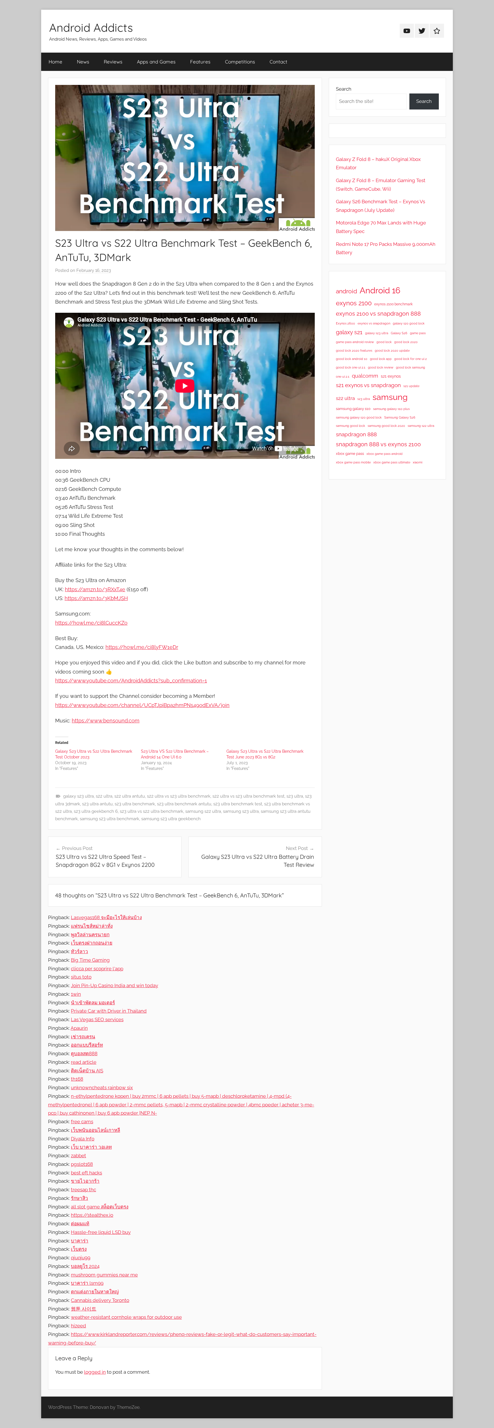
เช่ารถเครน (83, 1036)
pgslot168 (82, 1164)
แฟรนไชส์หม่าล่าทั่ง (92, 926)
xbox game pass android (384, 454)
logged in (95, 1372)
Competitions (240, 62)
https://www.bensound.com (106, 721)
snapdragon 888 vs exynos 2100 (378, 444)
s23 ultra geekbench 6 (96, 811)
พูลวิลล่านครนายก (90, 934)
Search (343, 89)
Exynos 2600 (345, 323)
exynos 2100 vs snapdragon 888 (378, 313)
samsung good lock (350, 425)
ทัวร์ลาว (79, 951)
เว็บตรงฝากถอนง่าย (91, 943)
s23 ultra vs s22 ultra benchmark (151, 811)
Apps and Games (156, 62)
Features (200, 62)
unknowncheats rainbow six (102, 1087)
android (346, 291)
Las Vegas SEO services (97, 1019)
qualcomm (365, 376)
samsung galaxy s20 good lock (359, 417)
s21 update (411, 386)
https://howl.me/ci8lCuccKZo (91, 623)
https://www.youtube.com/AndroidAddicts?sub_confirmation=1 (131, 681)
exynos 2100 (354, 303)
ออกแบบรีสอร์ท (87, 1045)
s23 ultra (294, 796)
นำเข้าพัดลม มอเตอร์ (93, 1002)
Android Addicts (91, 27)
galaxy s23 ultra (78, 796)
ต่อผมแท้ (80, 1223)
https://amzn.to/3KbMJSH (96, 598)
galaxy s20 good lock (409, 323)
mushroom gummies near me (104, 1275)
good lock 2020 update (392, 350)
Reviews (113, 62)
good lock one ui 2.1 (350, 367)
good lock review (380, 367)
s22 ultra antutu (129, 796)
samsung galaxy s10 (353, 409)
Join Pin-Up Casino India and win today (114, 985)
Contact (278, 62)
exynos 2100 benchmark (393, 304)
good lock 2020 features (354, 350)
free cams (82, 1121)
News (83, 62)
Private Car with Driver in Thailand (109, 1011)
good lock (384, 342)
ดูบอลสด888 (84, 1053)
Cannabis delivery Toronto (100, 1300)
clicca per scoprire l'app (97, 968)
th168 (77, 1079)
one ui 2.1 (342, 376)
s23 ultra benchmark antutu (184, 803)
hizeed (78, 1326)
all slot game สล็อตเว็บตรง (99, 1207)
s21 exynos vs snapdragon (368, 385)
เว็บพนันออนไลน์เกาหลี (95, 1130)
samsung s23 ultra (241, 811)
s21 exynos (391, 376)
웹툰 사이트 (83, 1309)
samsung (390, 397)
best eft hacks (86, 1173)
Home (55, 62)
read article (83, 1062)
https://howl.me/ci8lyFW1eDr (141, 647)
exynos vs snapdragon (374, 323)
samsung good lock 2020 (386, 425)
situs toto (81, 977)
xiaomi (417, 462)
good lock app (381, 359)
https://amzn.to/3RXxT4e (95, 589)
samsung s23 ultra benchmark (109, 818)
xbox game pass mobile (353, 462)
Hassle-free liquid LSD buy (101, 1232)
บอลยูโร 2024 (85, 1266)
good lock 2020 (406, 342)
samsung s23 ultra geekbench (171, 818)
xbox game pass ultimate (391, 462)
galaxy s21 (349, 332)
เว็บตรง (79, 1249)
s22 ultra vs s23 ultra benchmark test (248, 796)
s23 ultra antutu (97, 803)
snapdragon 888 (356, 434)
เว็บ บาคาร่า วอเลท (91, 1147)
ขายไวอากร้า (85, 1181)
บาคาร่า (79, 1241)
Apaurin (79, 1028)
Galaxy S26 (399, 333)
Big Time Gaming (90, 960)
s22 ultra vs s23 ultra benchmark (178, 796)
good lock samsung (410, 367)
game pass (418, 333)
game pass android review (355, 342)
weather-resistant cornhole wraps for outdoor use (126, 1317)
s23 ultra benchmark (135, 803)
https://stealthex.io (92, 1215)
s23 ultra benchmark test (237, 803)
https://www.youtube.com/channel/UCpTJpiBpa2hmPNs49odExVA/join (142, 705)
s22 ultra (104, 796)
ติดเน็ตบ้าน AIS (87, 1071)
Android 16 (380, 290)
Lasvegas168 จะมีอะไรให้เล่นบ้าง (106, 917)
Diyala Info (82, 1139)
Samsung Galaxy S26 (399, 417)
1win (76, 994)
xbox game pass (350, 453)
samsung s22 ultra (203, 811)
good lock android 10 (351, 359)
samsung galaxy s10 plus (391, 409)
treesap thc (83, 1189)
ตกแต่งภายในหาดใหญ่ (95, 1291)
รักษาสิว (79, 1198)
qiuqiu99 (80, 1257)
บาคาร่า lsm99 (87, 1283)
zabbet (78, 1155)
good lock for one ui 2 (410, 359)
